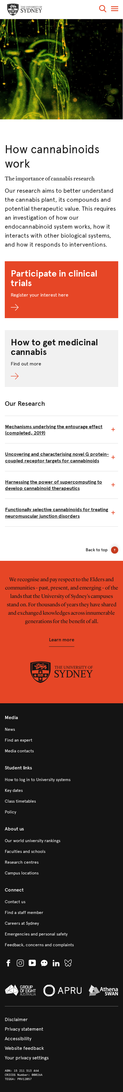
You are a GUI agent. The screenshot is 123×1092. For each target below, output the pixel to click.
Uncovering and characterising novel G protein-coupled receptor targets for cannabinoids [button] (57, 457)
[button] (102, 9)
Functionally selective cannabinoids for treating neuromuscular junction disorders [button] (56, 513)
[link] (61, 729)
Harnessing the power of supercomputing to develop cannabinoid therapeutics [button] (53, 485)
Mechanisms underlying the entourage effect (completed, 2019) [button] (53, 430)
